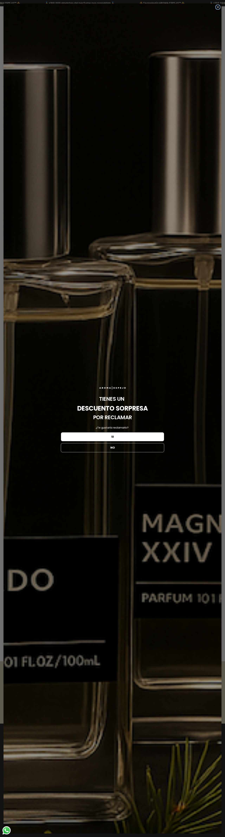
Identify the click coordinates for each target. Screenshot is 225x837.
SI (112, 437)
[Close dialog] (218, 7)
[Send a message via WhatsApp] (6, 830)
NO (112, 448)
